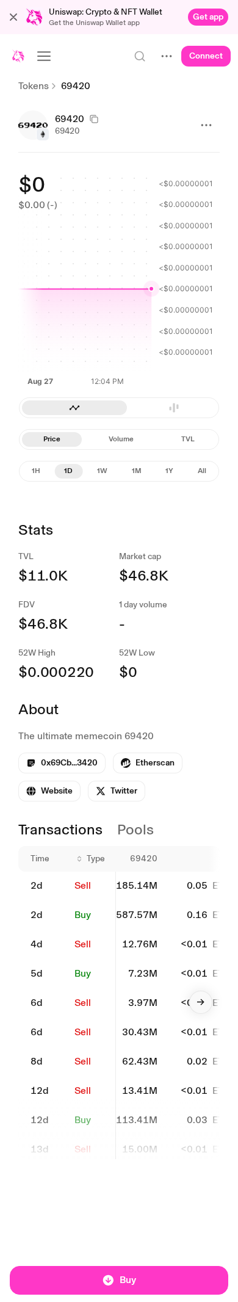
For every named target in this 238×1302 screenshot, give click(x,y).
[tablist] (119, 439)
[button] (13, 17)
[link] (208, 17)
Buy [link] (82, 914)
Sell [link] (82, 885)
